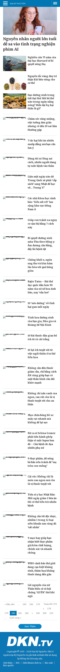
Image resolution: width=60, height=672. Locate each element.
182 (27, 613)
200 (44, 613)
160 (31, 604)
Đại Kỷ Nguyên (17, 655)
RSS (18, 663)
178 (49, 608)
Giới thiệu (7, 663)
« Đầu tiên (10, 604)
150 (24, 604)
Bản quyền (8, 665)
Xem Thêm (30, 626)
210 (51, 613)
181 (20, 613)
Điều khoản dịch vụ (32, 663)
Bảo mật (49, 663)
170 (38, 604)
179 (6, 613)
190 (38, 613)
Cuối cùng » (15, 618)
